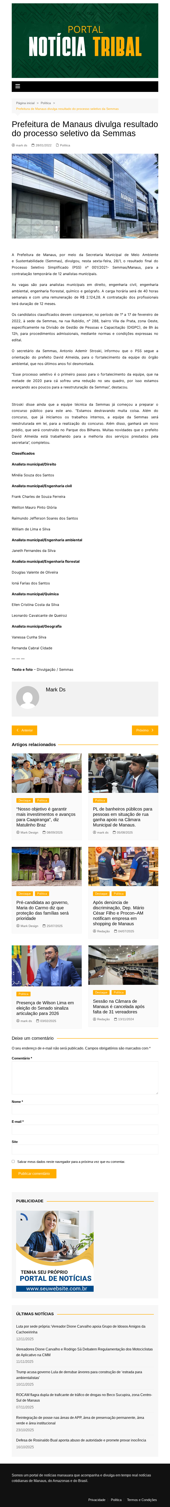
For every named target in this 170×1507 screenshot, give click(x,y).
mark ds (21, 145)
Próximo (142, 730)
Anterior (27, 730)
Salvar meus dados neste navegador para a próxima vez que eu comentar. (71, 1162)
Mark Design (29, 832)
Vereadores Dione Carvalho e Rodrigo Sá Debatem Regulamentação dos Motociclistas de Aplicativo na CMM (84, 1352)
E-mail (18, 1121)
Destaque (25, 800)
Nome (17, 1102)
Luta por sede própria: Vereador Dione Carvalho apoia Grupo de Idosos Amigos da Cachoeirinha (80, 1329)
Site (15, 1142)
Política (65, 145)
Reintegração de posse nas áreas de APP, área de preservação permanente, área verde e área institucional (80, 1420)
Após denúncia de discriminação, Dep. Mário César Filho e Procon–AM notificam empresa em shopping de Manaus (118, 913)
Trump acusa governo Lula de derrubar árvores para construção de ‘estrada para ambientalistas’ (79, 1375)
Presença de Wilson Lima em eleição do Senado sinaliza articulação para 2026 (45, 1008)
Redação (103, 931)
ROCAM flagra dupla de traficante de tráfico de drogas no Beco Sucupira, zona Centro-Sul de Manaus (84, 1397)
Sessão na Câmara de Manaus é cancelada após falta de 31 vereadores (119, 1006)
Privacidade (96, 1500)
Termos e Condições (142, 1500)
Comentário (22, 1058)
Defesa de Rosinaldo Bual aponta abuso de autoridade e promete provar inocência (81, 1440)
